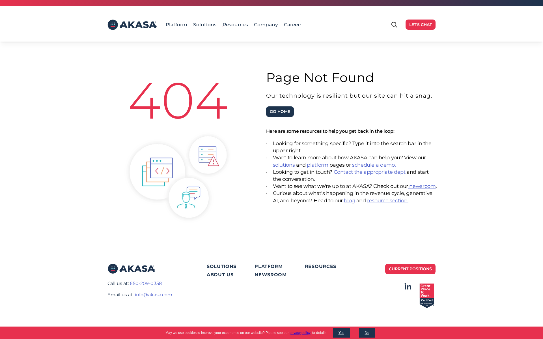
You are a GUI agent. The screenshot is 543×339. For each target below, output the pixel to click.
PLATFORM (269, 266)
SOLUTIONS (221, 266)
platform (318, 165)
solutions (284, 165)
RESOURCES (320, 266)
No (367, 333)
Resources (235, 24)
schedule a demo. (374, 165)
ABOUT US (220, 274)
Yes (341, 333)
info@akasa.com (154, 294)
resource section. (387, 201)
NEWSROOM (271, 274)
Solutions (205, 24)
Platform (176, 24)
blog (349, 201)
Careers (293, 24)
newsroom (422, 186)
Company (266, 24)
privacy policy (300, 333)
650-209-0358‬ (145, 283)
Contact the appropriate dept (370, 172)
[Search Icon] (394, 24)
